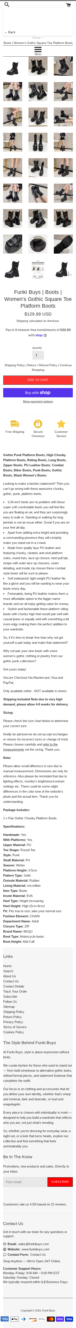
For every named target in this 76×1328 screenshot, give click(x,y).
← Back (9, 32)
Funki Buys (48, 1310)
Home (37, 37)
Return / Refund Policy (42, 365)
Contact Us (11, 981)
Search (8, 971)
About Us (9, 976)
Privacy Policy (13, 1022)
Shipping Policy (15, 365)
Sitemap (9, 1006)
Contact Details (13, 986)
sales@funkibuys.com (33, 1244)
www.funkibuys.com (36, 1249)
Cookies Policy (13, 1032)
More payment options (38, 401)
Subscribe (10, 996)
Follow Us (10, 1001)
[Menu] (37, 49)
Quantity (37, 347)
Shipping (22, 321)
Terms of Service (15, 1027)
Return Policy (12, 1017)
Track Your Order (15, 991)
